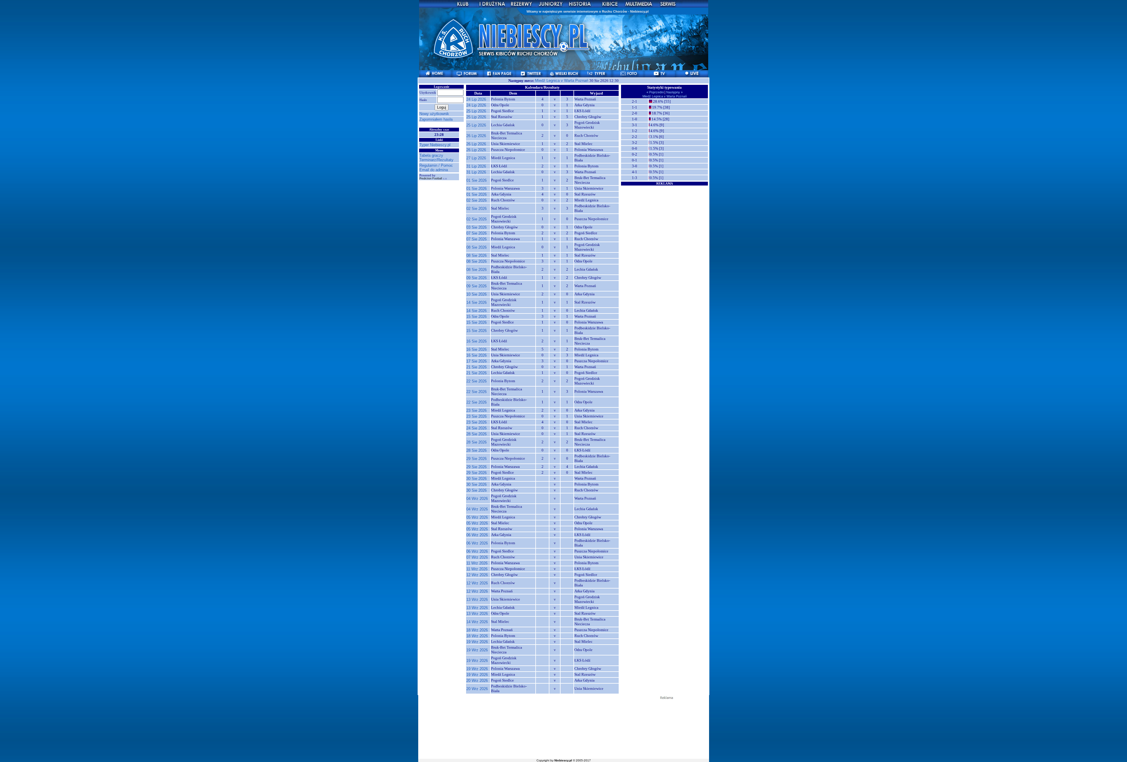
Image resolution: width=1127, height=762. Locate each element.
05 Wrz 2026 (477, 517)
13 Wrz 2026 (477, 599)
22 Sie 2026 (476, 381)
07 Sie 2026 (476, 233)
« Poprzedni (655, 92)
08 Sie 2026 (476, 247)
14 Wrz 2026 (477, 622)
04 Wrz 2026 (477, 498)
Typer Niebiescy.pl (435, 145)
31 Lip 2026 (476, 166)
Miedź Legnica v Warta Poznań (562, 80)
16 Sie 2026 (476, 341)
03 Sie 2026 (476, 227)
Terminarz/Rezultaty (436, 160)
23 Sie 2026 (476, 410)
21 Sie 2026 (476, 367)
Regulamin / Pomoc (436, 165)
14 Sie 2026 (476, 302)
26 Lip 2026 (476, 136)
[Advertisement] (664, 222)
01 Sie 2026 (476, 180)
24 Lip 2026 (476, 99)
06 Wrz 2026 (477, 535)
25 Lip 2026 (476, 111)
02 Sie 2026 (476, 200)
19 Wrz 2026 (477, 642)
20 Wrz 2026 (477, 680)
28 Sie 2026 (476, 434)
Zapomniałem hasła (436, 119)
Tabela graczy (431, 155)
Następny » (674, 92)
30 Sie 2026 (476, 478)
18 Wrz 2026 (477, 630)
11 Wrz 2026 (476, 563)
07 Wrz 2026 (477, 557)
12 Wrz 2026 (477, 575)
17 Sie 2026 (476, 361)
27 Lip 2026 (476, 158)
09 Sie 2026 (476, 278)
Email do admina (433, 170)
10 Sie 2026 (476, 294)
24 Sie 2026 (476, 428)
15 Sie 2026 (476, 316)
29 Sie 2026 (476, 458)
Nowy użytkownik (434, 114)
